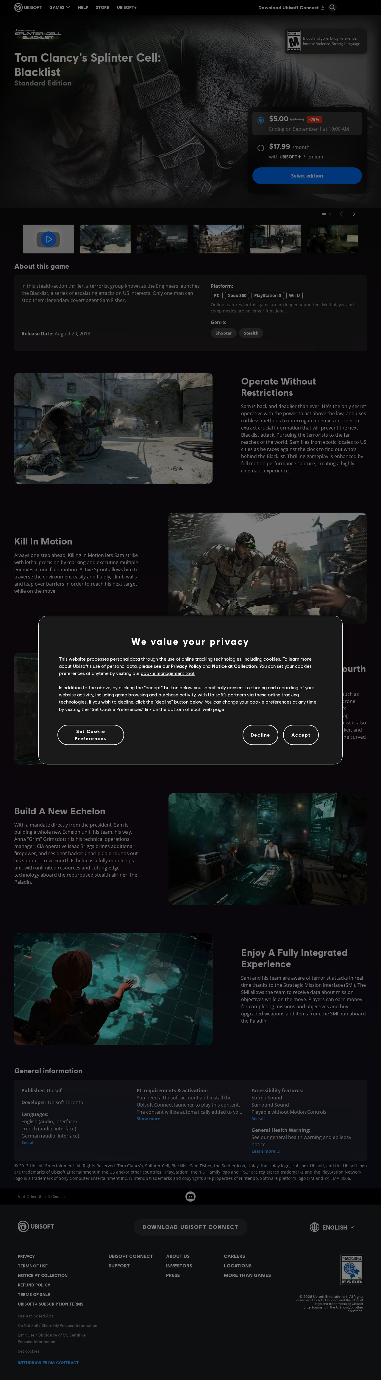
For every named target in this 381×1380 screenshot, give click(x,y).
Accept (301, 735)
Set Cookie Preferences (91, 734)
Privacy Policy (186, 666)
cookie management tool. (168, 673)
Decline (260, 735)
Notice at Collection (234, 666)
